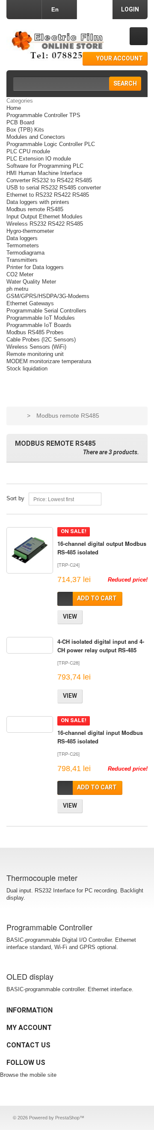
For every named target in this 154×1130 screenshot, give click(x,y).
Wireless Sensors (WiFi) (36, 347)
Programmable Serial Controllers (46, 310)
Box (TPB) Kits (25, 129)
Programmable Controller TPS (43, 115)
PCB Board (20, 122)
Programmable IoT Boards (38, 325)
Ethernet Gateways (30, 303)
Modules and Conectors (35, 137)
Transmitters (22, 260)
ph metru (17, 289)
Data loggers (22, 238)
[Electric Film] (55, 45)
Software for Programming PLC (44, 166)
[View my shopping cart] (139, 36)
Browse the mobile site (28, 1075)
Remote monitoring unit (35, 354)
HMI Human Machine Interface (44, 173)
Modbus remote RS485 (34, 209)
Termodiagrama (25, 253)
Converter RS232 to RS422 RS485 (49, 180)
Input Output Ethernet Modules (44, 216)
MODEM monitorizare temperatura (48, 361)
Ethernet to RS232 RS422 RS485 (47, 195)
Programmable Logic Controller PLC (50, 144)
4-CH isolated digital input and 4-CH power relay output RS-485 (100, 645)
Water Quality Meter (31, 281)
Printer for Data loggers (35, 267)
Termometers (22, 245)
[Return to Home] (17, 416)
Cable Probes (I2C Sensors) (41, 339)
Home (13, 108)
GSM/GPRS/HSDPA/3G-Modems (47, 296)
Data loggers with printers (37, 202)
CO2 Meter (19, 274)
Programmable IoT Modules (40, 318)
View (70, 616)
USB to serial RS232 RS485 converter (53, 187)
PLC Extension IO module (38, 158)
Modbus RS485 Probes (35, 332)
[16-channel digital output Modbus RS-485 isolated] (29, 550)
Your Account (119, 58)
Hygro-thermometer (30, 231)
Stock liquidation (26, 368)
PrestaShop (67, 1117)
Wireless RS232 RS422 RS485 (44, 224)
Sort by (15, 498)
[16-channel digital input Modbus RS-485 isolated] (29, 724)
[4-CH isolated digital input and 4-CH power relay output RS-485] (29, 645)
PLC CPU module (28, 151)
